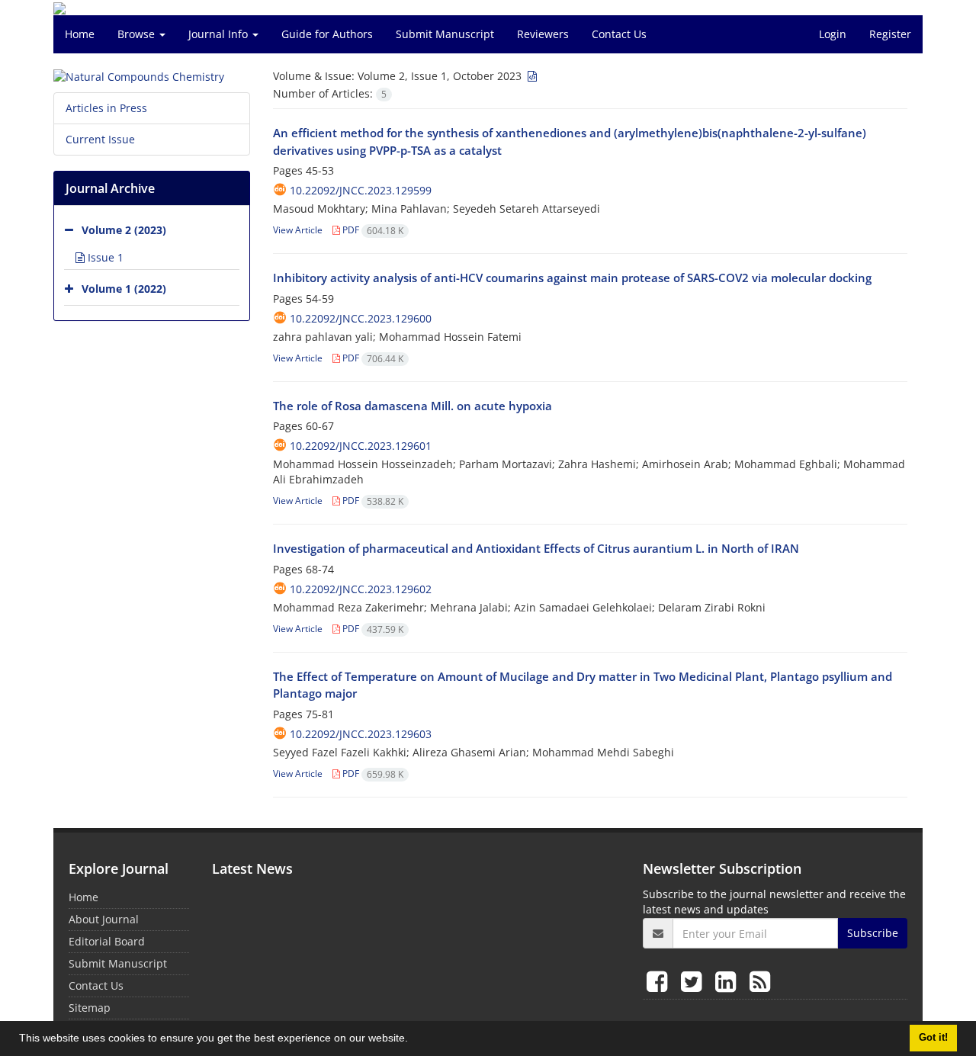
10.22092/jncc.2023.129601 (361, 445)
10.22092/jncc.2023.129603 (361, 734)
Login (832, 34)
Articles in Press (106, 108)
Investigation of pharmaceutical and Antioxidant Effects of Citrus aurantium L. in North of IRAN (536, 548)
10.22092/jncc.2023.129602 (361, 589)
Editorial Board (107, 941)
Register (890, 34)
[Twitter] (694, 981)
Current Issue (100, 139)
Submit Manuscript (445, 34)
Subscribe (872, 933)
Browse (137, 34)
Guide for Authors (327, 34)
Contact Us (619, 34)
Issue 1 (104, 257)
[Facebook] (660, 981)
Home (80, 34)
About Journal (104, 919)
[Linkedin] (728, 981)
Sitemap (90, 1007)
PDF (371, 229)
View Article (298, 229)
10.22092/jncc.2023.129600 (361, 318)
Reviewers (543, 34)
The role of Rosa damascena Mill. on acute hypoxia (412, 405)
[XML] (531, 76)
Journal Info (219, 34)
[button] (413, 1040)
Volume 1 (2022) (124, 288)
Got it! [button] (933, 1037)
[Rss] (760, 981)
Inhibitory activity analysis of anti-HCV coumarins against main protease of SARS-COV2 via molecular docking (572, 277)
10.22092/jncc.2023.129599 (361, 190)
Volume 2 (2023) (124, 230)
